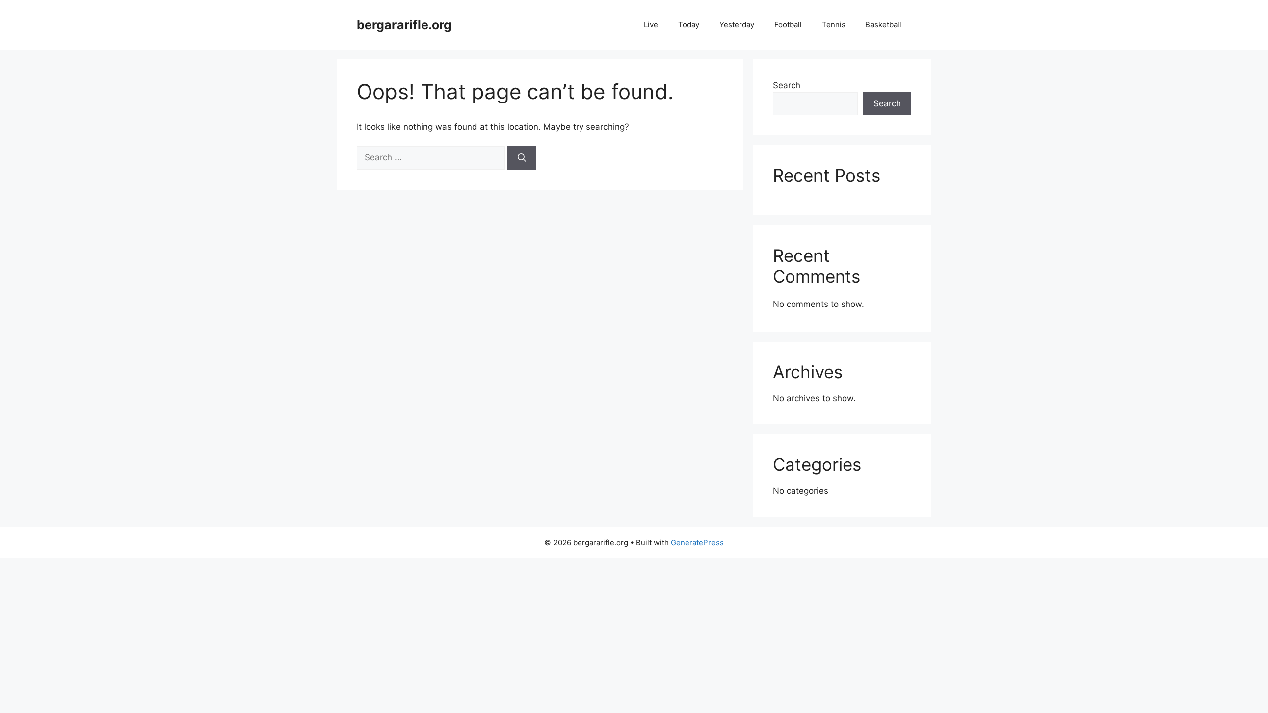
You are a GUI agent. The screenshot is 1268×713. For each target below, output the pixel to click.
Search (786, 85)
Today (688, 24)
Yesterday (736, 24)
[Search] (521, 158)
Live (651, 24)
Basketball (883, 24)
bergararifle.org (404, 24)
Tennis (833, 24)
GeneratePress (697, 542)
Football (788, 24)
